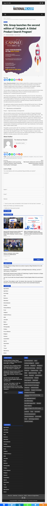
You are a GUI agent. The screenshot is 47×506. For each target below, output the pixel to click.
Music (5, 322)
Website (5, 199)
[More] (21, 80)
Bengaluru (39, 365)
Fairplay (36, 377)
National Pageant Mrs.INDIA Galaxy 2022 (33, 408)
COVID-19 (27, 370)
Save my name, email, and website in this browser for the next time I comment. (23, 203)
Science (5, 336)
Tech (5, 345)
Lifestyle (6, 319)
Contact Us (20, 495)
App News (6, 291)
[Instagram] (19, 80)
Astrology (6, 293)
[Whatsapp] (12, 80)
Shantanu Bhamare (29, 416)
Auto (5, 295)
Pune (32, 411)
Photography (7, 326)
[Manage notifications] (44, 503)
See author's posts (20, 143)
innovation (27, 390)
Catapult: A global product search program (15, 156)
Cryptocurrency (34, 370)
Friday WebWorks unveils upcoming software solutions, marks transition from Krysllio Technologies (13, 163)
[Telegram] (14, 80)
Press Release (7, 331)
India (5, 317)
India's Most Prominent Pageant (32, 382)
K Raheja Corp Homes (30, 392)
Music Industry (28, 405)
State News (6, 343)
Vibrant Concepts (29, 421)
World (5, 353)
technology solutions (34, 419)
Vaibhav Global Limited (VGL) (11, 158)
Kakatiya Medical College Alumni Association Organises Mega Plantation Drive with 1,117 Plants (13, 362)
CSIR (41, 370)
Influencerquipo (34, 387)
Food (5, 310)
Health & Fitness (7, 314)
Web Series (6, 350)
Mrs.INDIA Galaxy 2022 (30, 403)
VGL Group (20, 158)
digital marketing (33, 373)
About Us (10, 495)
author (37, 363)
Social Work (6, 338)
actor (36, 360)
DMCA (25, 495)
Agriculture (6, 288)
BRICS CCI (39, 368)
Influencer (27, 387)
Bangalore (33, 365)
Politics (5, 329)
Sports (5, 341)
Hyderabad (35, 380)
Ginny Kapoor (28, 380)
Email (5, 194)
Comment (6, 173)
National (5, 324)
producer (27, 411)
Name (5, 189)
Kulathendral (26, 156)
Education (6, 300)
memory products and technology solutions (32, 395)
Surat (26, 419)
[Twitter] (7, 80)
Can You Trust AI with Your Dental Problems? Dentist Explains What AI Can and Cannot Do (13, 379)
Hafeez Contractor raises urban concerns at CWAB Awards (13, 245)
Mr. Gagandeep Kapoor (30, 398)
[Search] (41, 14)
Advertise (15, 495)
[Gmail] (17, 80)
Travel (5, 348)
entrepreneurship (29, 377)
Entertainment (7, 303)
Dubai (26, 375)
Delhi (26, 373)
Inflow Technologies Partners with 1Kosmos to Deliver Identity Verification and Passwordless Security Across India (33, 223)
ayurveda (27, 365)
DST (39, 373)
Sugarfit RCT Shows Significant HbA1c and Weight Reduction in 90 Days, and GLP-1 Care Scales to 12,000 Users (12, 367)
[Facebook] (5, 80)
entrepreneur (38, 375)
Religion (5, 334)
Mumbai (39, 403)
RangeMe (31, 156)
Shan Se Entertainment (30, 414)
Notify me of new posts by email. (12, 208)
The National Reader (9, 34)
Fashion (5, 305)
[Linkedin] (10, 80)
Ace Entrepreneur (29, 360)
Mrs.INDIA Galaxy (29, 400)
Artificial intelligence (29, 363)
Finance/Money (7, 307)
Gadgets (6, 312)
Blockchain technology (30, 368)
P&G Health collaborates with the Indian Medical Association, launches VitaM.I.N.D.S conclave (33, 163)
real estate (37, 411)
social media (38, 416)
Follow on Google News (33, 495)
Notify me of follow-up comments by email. (13, 205)
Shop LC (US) (36, 156)
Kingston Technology (36, 390)
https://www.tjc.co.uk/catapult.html (13, 108)
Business (6, 228)
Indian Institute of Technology (32, 385)
